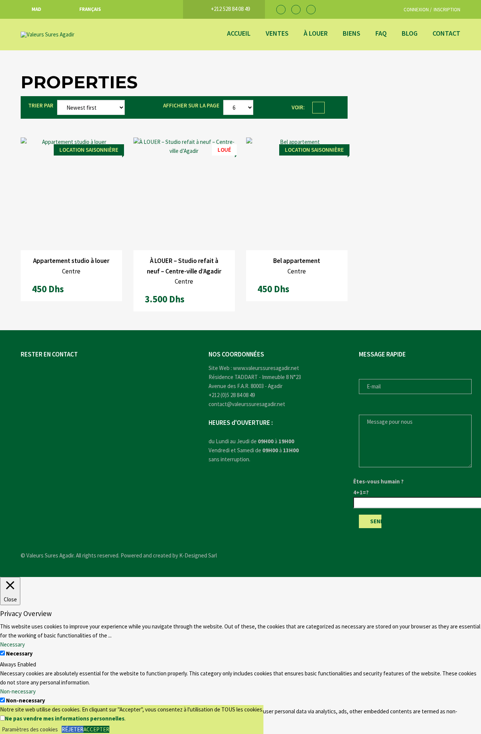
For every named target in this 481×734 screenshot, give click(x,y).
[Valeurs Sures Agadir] (77, 35)
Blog (409, 33)
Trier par (40, 105)
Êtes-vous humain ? (378, 481)
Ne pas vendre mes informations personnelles (64, 718)
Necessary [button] (12, 644)
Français (90, 9)
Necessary (19, 653)
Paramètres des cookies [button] (30, 729)
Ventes (277, 33)
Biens (351, 33)
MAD (36, 9)
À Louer (316, 33)
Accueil (239, 33)
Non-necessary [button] (18, 691)
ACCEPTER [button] (96, 729)
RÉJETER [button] (72, 729)
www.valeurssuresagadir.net (266, 368)
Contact (446, 33)
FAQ (381, 33)
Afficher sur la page (191, 105)
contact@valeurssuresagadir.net (247, 404)
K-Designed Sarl (198, 555)
